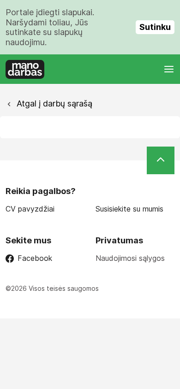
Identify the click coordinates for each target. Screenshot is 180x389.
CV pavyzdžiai (30, 209)
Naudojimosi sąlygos (130, 258)
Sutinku (155, 27)
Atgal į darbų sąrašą (53, 103)
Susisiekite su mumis (129, 209)
